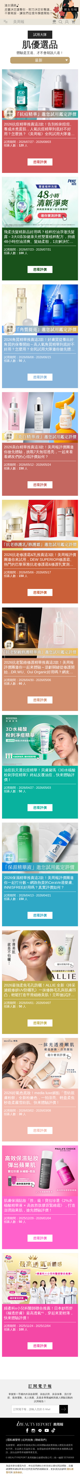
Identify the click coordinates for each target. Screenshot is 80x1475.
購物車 (73, 21)
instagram (33, 1430)
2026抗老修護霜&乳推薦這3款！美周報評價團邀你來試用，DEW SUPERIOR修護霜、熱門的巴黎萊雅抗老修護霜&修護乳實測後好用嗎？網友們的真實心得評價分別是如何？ (40, 560)
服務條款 (17, 1472)
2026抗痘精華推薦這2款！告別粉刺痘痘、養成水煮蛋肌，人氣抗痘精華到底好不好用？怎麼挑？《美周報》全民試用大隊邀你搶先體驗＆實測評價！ (39, 129)
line (40, 1430)
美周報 (18, 22)
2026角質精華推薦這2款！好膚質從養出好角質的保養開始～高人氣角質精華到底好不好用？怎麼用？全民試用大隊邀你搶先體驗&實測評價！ (39, 344)
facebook (27, 1430)
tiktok (53, 1430)
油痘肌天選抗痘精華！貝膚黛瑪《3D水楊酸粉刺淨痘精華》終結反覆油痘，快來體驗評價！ (40, 775)
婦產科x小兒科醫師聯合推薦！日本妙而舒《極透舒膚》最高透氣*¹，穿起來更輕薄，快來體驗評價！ (39, 1313)
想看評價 (40, 162)
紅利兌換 (28, 1439)
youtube (47, 1430)
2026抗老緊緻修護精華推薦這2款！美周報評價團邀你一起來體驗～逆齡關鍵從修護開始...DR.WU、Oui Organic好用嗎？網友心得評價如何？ (39, 667)
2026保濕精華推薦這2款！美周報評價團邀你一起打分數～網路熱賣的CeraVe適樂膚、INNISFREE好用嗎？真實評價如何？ (40, 882)
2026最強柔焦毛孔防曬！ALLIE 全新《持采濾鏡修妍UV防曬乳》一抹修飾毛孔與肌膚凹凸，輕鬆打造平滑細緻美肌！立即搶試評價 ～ (40, 990)
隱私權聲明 (13, 1439)
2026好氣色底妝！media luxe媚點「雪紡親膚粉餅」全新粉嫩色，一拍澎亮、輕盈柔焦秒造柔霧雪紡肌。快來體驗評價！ (39, 1098)
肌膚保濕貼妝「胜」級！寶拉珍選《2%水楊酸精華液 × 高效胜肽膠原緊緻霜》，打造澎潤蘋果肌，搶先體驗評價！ (39, 1205)
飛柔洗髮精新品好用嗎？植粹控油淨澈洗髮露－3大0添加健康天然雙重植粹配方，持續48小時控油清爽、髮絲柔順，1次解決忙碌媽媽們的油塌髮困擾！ (39, 237)
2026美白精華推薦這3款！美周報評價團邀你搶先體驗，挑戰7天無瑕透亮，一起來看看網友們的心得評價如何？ (39, 452)
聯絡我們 (40, 1439)
